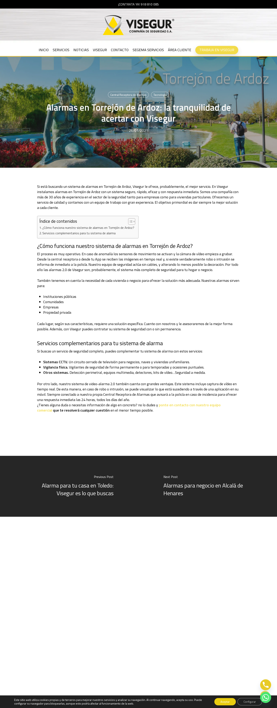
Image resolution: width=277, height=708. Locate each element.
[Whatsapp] (265, 697)
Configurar (250, 701)
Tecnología (160, 95)
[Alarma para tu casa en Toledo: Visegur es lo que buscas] (69, 486)
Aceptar (225, 701)
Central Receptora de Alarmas (128, 95)
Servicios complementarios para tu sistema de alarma (79, 233)
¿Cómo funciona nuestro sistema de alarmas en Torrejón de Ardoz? (88, 227)
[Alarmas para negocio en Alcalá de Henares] (207, 486)
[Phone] (265, 684)
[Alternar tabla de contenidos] (129, 221)
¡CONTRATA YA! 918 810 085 (138, 4)
